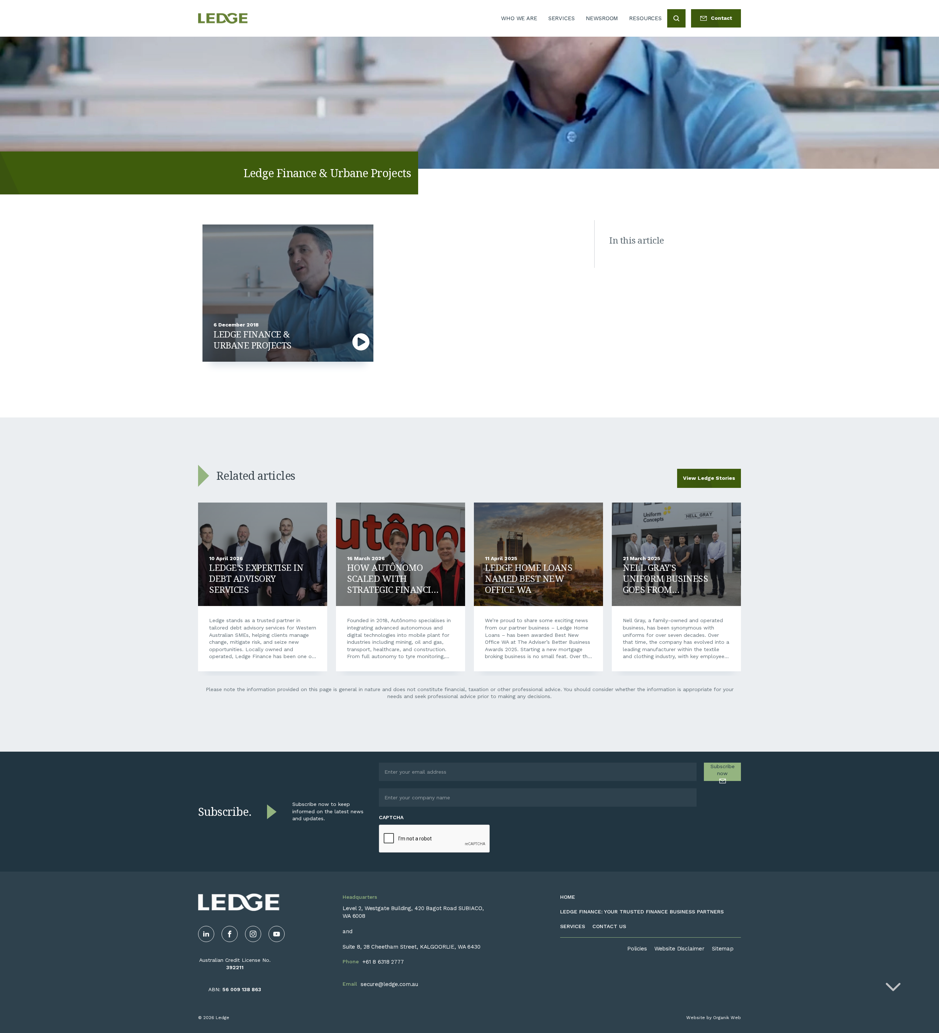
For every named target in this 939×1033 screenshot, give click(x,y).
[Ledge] (223, 18)
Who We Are (519, 18)
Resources (645, 18)
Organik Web (727, 1017)
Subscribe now (722, 770)
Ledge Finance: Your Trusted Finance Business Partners (642, 912)
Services (561, 18)
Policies (637, 948)
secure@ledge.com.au (389, 984)
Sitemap (723, 948)
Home (567, 897)
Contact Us (609, 926)
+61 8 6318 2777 (383, 962)
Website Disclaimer (679, 948)
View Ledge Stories (709, 478)
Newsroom (602, 18)
